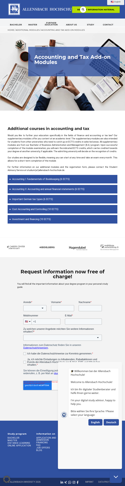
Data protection (107, 482)
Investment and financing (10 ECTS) (31, 219)
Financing (42, 442)
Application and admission (46, 439)
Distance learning (19, 443)
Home (11, 30)
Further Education (51, 24)
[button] (6, 479)
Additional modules (28, 30)
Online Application (19, 446)
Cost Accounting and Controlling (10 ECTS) (35, 209)
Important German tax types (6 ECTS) (32, 199)
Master (32, 25)
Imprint (89, 482)
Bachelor (16, 25)
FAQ (38, 445)
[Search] (83, 10)
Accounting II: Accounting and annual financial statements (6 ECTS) (48, 189)
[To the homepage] (42, 9)
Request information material (95, 9)
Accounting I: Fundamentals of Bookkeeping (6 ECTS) (41, 179)
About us (71, 25)
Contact (108, 25)
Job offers (43, 448)
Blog (39, 450)
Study (90, 25)
